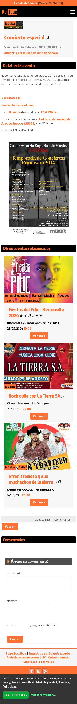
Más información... (43, 695)
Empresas (30, 662)
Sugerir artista (16, 653)
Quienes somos (58, 657)
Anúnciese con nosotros (23, 657)
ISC (44, 657)
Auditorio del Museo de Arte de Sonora (31, 53)
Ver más (39, 336)
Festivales (46, 662)
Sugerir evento (59, 653)
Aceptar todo (16, 695)
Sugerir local (38, 653)
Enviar (15, 639)
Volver (10, 526)
